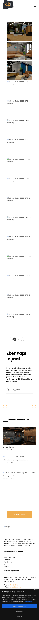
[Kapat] (36, 590)
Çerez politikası (27, 601)
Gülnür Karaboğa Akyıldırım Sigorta (15, 460)
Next (22, 339)
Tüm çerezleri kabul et (19, 606)
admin (7, 450)
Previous (11, 339)
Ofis (12, 450)
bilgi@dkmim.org (16, 587)
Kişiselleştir (19, 611)
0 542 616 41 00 (15, 585)
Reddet (19, 616)
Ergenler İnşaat (8, 447)
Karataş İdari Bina (9, 476)
